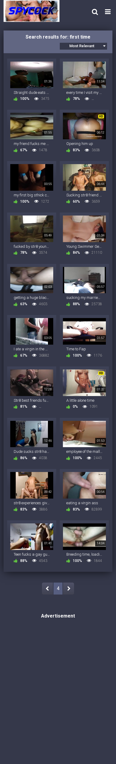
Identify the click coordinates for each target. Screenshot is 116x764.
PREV (47, 589)
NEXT (68, 589)
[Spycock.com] (33, 11)
